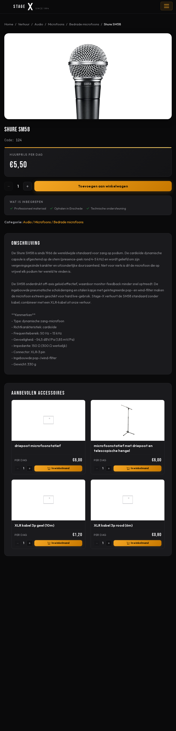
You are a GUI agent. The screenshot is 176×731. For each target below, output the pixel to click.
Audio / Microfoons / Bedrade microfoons (53, 222)
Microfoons (56, 24)
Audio (38, 24)
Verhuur (24, 24)
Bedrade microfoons (84, 24)
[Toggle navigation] (167, 6)
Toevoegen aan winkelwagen (103, 186)
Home (8, 24)
